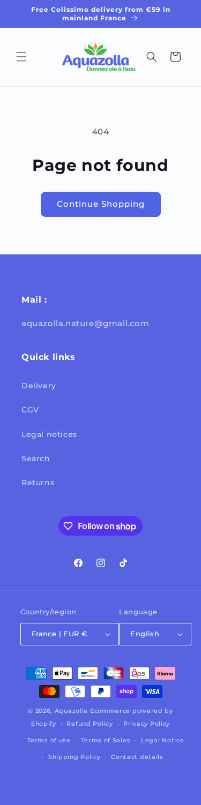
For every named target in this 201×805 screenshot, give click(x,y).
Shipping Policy (74, 757)
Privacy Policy (146, 723)
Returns (37, 482)
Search (35, 458)
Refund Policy (89, 723)
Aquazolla (71, 710)
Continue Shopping (101, 204)
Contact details (137, 757)
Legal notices (49, 434)
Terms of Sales (105, 740)
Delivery (38, 385)
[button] (21, 57)
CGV (30, 410)
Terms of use (48, 740)
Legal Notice (162, 740)
